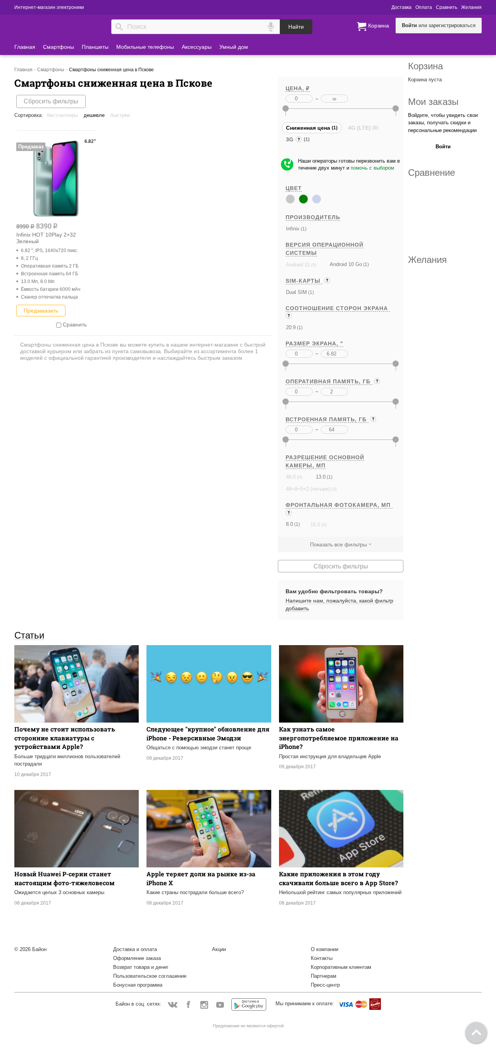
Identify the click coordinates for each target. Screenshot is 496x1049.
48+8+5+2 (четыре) (308, 489)
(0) (313, 265)
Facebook (188, 1004)
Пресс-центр (325, 985)
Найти (296, 27)
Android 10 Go (346, 264)
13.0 (321, 477)
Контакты (321, 958)
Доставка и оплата (135, 949)
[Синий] (316, 199)
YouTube (220, 1004)
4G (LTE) (359, 128)
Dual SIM (296, 292)
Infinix (293, 229)
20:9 (291, 327)
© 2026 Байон (30, 949)
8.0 (289, 524)
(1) (303, 228)
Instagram (204, 1004)
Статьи (29, 635)
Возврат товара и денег (141, 967)
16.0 (315, 524)
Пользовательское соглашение (149, 976)
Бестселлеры (62, 115)
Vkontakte (172, 1004)
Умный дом (233, 47)
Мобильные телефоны (145, 47)
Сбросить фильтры (51, 101)
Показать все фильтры (338, 544)
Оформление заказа (137, 958)
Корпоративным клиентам (341, 967)
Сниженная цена (308, 128)
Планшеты (95, 47)
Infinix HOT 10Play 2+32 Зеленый (46, 238)
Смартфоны (58, 47)
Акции (219, 949)
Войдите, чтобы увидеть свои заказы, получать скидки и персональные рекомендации (443, 122)
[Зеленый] (303, 199)
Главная (24, 47)
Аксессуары (197, 47)
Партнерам (323, 976)
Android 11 (298, 265)
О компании (324, 949)
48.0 (291, 477)
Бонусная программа (137, 985)
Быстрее (120, 115)
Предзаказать (41, 310)
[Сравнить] (58, 324)
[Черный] (290, 199)
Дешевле (94, 115)
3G (290, 140)
